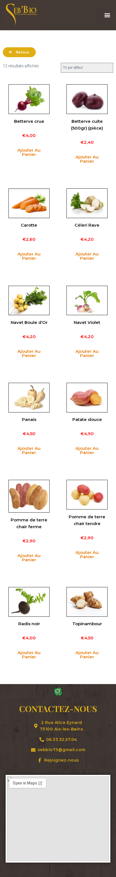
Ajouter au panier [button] (29, 152)
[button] (107, 15)
